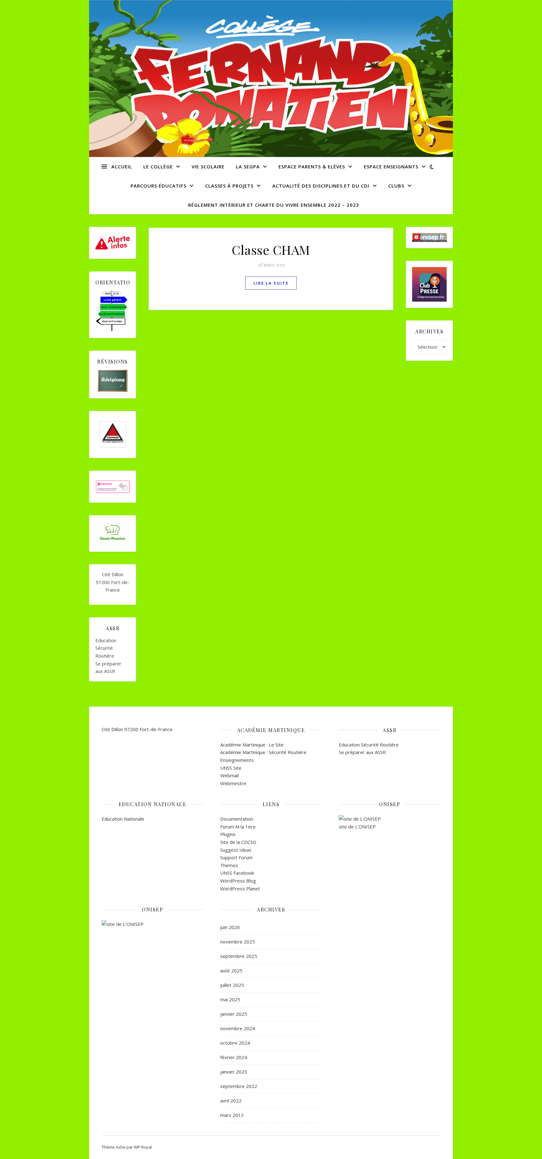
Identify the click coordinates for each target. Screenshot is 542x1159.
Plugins (228, 834)
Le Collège (158, 166)
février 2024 (233, 1057)
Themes (229, 865)
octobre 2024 (235, 1043)
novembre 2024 (237, 1028)
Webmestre (233, 783)
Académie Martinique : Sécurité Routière (263, 752)
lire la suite (271, 283)
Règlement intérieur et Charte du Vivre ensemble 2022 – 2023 (273, 205)
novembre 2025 (237, 941)
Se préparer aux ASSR (362, 752)
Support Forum (236, 857)
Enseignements (237, 760)
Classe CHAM (271, 249)
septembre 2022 (238, 1086)
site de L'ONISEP (357, 826)
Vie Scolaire (208, 166)
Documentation (236, 819)
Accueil (121, 166)
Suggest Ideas (236, 850)
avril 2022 (231, 1100)
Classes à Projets (229, 186)
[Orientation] (112, 311)
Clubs (396, 186)
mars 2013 (232, 1115)
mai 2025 (230, 999)
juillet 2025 (232, 985)
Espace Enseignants (391, 166)
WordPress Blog (238, 880)
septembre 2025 (238, 956)
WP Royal (143, 1147)
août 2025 (231, 970)
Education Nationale (123, 819)
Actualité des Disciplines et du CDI (320, 186)
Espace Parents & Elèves (312, 166)
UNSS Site (231, 768)
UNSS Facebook (237, 873)
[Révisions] (112, 381)
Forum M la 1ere (238, 826)
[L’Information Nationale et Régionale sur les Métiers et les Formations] (152, 924)
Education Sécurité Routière (105, 648)
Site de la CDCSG (238, 842)
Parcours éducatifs (158, 186)
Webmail (229, 775)
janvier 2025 (233, 1014)
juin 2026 (230, 927)
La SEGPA (248, 166)
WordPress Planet (240, 888)
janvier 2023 (233, 1072)
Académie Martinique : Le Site (252, 744)
